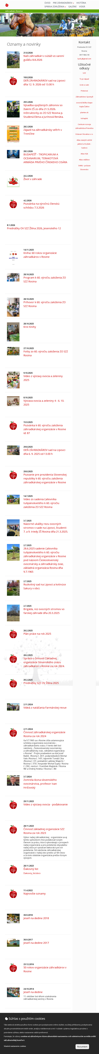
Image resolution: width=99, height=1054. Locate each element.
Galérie (72, 6)
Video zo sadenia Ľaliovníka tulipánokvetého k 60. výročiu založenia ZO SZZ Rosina (41, 503)
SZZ (84, 73)
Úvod (47, 2)
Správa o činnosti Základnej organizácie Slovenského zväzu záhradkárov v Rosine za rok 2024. (44, 662)
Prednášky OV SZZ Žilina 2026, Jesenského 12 (34, 228)
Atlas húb (84, 154)
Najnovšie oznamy (34, 893)
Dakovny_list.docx (31, 873)
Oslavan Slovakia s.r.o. (84, 134)
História (81, 2)
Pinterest (84, 91)
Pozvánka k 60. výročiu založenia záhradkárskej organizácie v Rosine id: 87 (44, 429)
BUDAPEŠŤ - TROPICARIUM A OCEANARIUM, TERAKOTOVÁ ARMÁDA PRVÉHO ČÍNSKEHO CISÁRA (45, 158)
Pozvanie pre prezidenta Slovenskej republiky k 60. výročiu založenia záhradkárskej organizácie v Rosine (45, 478)
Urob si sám (84, 85)
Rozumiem (82, 1046)
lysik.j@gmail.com (84, 59)
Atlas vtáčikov (84, 159)
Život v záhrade (32, 179)
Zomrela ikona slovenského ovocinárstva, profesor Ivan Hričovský (40, 783)
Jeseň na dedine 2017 (36, 943)
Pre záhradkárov (63, 2)
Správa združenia (54, 6)
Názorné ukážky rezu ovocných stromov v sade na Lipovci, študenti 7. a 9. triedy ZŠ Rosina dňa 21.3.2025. (45, 527)
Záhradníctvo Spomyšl (84, 97)
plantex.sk (84, 112)
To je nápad (84, 79)
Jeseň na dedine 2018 (36, 918)
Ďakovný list (30, 869)
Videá (82, 6)
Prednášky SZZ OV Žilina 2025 (41, 683)
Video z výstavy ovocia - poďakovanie (45, 804)
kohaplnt (84, 118)
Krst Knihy (29, 327)
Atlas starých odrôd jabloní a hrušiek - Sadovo (84, 144)
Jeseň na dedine (33, 992)
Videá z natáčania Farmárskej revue (45, 707)
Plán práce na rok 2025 (37, 633)
